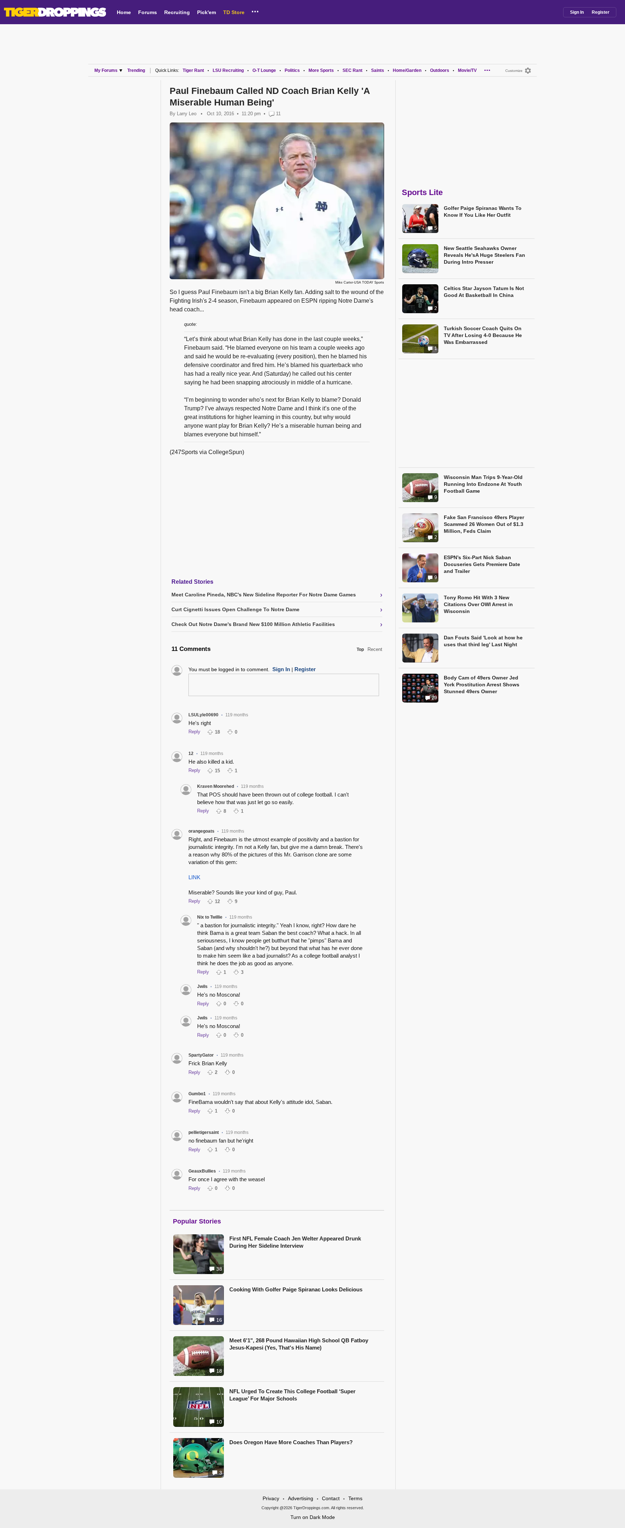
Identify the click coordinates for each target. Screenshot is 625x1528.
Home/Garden (407, 70)
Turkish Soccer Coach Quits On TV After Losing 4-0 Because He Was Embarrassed (483, 335)
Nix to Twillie (209, 917)
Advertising (300, 1498)
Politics (292, 70)
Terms (355, 1498)
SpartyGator (201, 1055)
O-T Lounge (264, 70)
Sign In (577, 12)
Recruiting (177, 12)
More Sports (321, 70)
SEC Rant (352, 70)
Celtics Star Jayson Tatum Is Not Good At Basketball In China (484, 291)
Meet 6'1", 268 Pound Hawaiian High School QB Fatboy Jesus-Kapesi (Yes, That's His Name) (298, 1344)
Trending (136, 70)
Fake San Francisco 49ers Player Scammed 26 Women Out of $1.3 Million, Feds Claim (484, 524)
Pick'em (206, 12)
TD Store (234, 12)
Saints (377, 70)
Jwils (202, 986)
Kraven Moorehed (215, 786)
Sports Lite (422, 192)
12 (191, 753)
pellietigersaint (203, 1132)
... (255, 10)
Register (600, 12)
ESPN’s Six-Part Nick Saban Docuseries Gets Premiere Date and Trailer (482, 564)
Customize (514, 71)
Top (360, 649)
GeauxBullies (202, 1171)
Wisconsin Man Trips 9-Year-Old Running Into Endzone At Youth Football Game (483, 484)
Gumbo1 (197, 1093)
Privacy (271, 1498)
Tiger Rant (193, 70)
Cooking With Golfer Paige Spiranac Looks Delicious (295, 1289)
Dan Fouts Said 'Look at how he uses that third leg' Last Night (483, 641)
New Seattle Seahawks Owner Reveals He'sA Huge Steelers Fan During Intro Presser (484, 255)
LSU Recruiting (228, 70)
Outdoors (439, 70)
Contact (331, 1498)
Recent (374, 649)
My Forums (106, 70)
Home (124, 12)
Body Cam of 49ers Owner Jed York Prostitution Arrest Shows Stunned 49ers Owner (481, 684)
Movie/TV (467, 70)
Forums (147, 12)
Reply (194, 731)
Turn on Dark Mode (312, 1517)
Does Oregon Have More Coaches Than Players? (291, 1442)
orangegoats (201, 831)
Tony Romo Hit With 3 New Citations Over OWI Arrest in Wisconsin (478, 604)
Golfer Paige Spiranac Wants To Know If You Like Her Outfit (483, 211)
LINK (194, 877)
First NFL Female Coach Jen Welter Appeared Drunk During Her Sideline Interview (295, 1242)
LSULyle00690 (203, 714)
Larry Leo (186, 113)
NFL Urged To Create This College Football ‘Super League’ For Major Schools (292, 1395)
